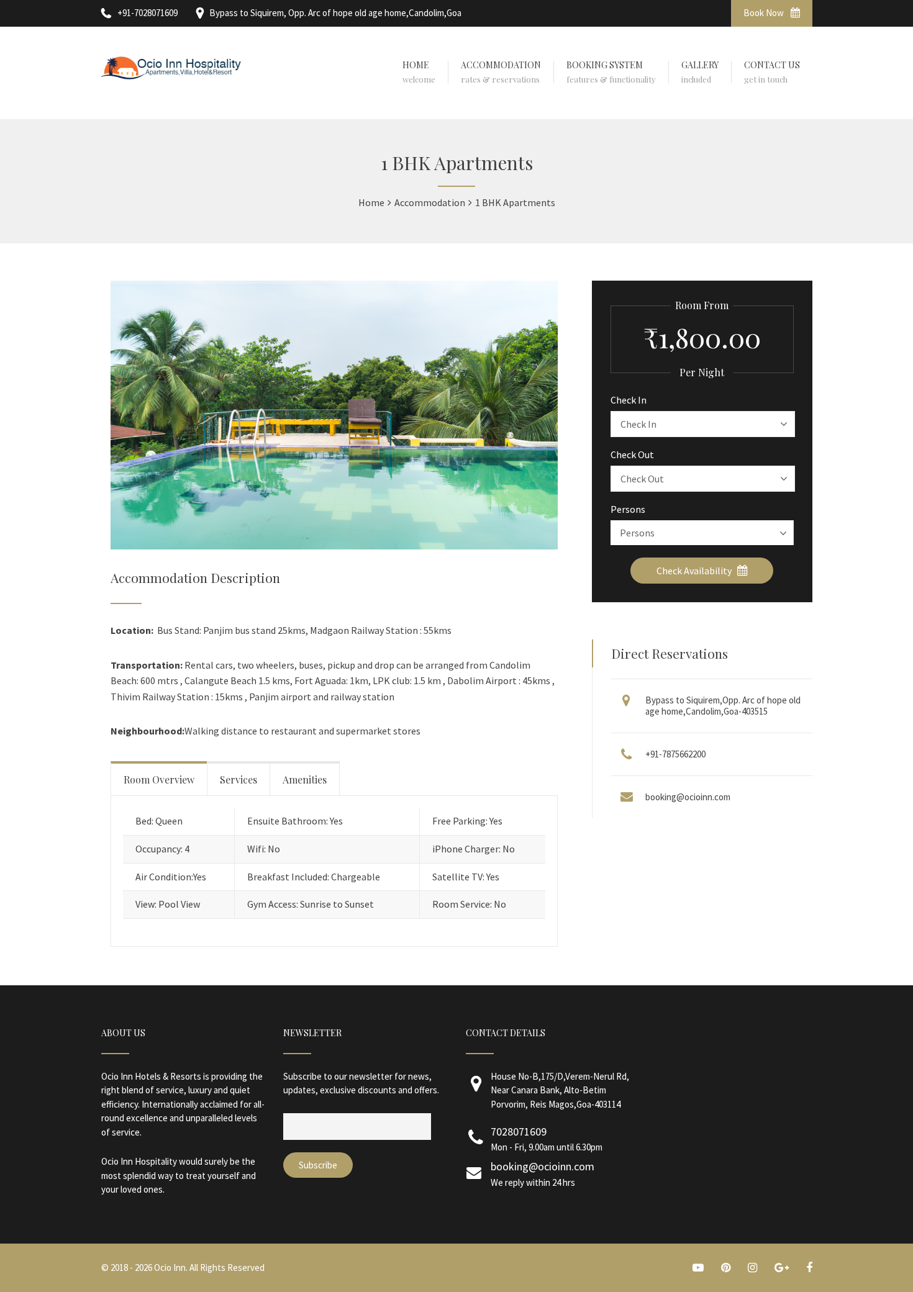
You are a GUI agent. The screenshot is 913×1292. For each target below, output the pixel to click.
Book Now (764, 13)
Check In (629, 400)
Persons (628, 509)
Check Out (632, 454)
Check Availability (695, 570)
